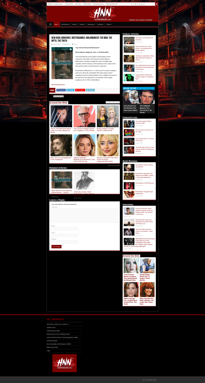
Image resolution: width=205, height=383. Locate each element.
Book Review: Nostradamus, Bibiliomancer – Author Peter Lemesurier (61, 192)
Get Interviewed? (52, 341)
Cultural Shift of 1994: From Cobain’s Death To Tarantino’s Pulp (144, 77)
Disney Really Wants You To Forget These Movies (145, 277)
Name (53, 226)
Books (74, 24)
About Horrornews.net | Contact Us (57, 324)
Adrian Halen (56, 44)
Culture (108, 24)
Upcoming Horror (98, 4)
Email (53, 232)
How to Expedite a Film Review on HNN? (59, 344)
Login (48, 350)
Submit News (87, 4)
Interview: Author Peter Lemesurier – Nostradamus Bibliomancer (84, 194)
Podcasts (100, 24)
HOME (50, 24)
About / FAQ (69, 4)
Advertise (78, 4)
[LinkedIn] (140, 4)
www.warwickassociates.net (58, 84)
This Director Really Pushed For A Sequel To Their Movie (84, 129)
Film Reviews (65, 24)
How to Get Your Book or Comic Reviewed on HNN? (62, 337)
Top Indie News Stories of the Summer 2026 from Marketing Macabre (144, 149)
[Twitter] (135, 4)
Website (53, 239)
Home (51, 31)
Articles (82, 24)
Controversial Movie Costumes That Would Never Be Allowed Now (130, 277)
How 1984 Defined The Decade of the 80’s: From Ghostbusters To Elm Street (144, 67)
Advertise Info (51, 327)
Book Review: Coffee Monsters (144, 183)
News (56, 24)
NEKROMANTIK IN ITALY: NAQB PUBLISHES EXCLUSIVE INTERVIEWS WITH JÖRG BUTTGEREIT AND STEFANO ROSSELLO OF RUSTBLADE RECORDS (139, 242)
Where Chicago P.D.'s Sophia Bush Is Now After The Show (130, 301)
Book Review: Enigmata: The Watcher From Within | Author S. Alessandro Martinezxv (144, 175)
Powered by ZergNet (114, 165)
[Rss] (131, 4)
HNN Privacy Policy (52, 347)
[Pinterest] (137, 4)
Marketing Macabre (112, 4)
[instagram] (144, 4)
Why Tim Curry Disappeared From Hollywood (60, 158)
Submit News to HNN (53, 331)
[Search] (156, 4)
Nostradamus (58, 96)
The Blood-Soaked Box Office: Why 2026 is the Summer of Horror (144, 58)
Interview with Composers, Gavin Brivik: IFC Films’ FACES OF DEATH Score (144, 221)
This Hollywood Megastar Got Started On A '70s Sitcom (146, 109)
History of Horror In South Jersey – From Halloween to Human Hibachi (143, 48)
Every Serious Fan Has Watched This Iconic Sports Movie (130, 107)
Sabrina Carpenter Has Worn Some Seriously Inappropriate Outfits (107, 159)
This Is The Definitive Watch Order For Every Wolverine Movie (60, 130)
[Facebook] (133, 4)
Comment (54, 207)
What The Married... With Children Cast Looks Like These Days (147, 301)
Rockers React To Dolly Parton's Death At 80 (105, 129)
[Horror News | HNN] (102, 13)
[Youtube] (142, 4)
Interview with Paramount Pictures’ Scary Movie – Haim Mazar (144, 231)
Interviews (91, 24)
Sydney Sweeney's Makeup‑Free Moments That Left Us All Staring (84, 159)
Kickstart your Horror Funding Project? (58, 334)
